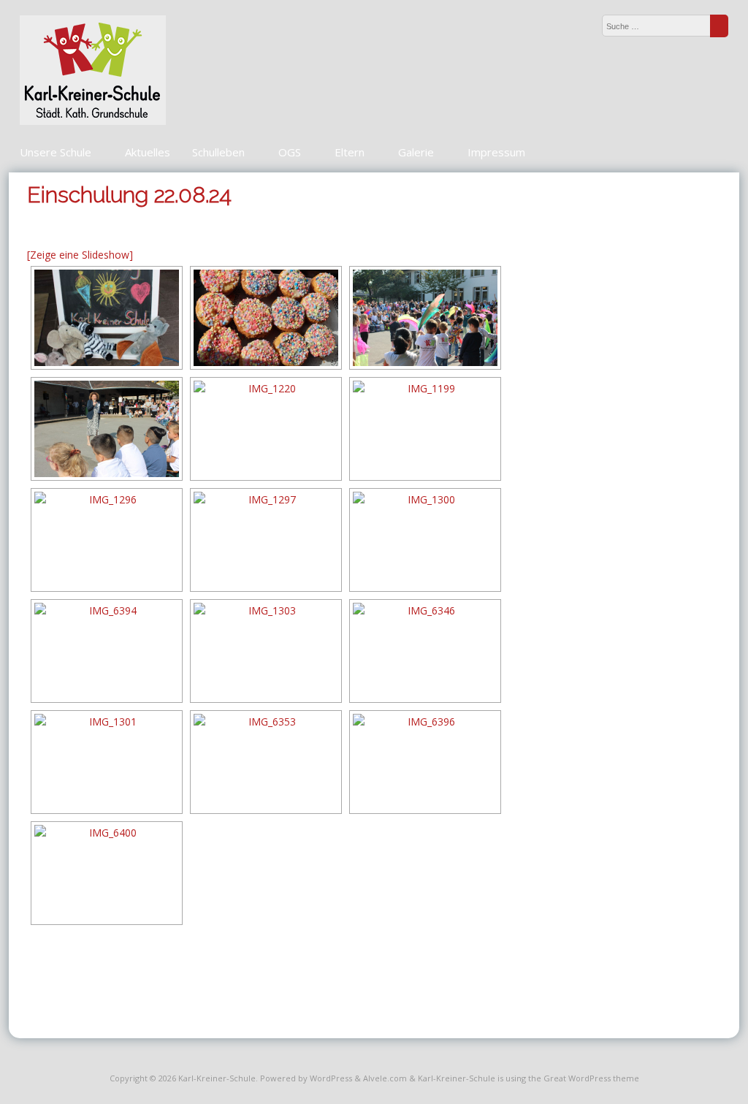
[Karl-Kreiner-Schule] (93, 121)
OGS (289, 152)
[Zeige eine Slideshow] (80, 255)
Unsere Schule (55, 152)
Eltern (350, 152)
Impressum (496, 152)
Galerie (416, 152)
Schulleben (218, 152)
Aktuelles (147, 152)
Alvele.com (385, 1078)
